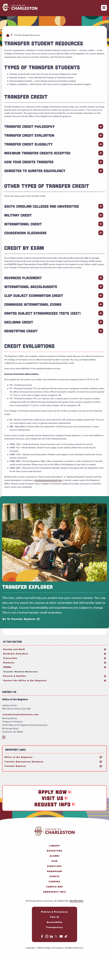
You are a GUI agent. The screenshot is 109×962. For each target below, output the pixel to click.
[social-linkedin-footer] (51, 937)
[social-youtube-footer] (61, 937)
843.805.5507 (76, 900)
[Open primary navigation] (104, 8)
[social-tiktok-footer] (66, 937)
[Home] (7, 35)
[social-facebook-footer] (42, 937)
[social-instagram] (3, 738)
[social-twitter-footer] (56, 937)
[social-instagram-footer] (46, 937)
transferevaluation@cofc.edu (48, 480)
